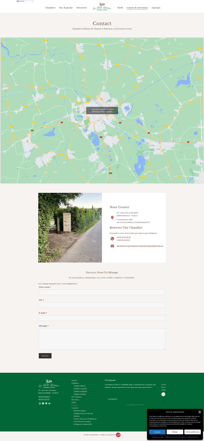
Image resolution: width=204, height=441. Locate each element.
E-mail (43, 313)
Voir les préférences (192, 432)
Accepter (157, 432)
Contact (74, 405)
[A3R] (118, 435)
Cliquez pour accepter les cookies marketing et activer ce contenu (102, 110)
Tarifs (74, 402)
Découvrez (75, 400)
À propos (75, 408)
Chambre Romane (80, 394)
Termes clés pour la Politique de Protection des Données (85, 420)
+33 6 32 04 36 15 (124, 237)
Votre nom (45, 287)
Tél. (41, 300)
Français (21, 1)
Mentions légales (193, 437)
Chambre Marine (80, 386)
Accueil (74, 380)
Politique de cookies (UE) (83, 424)
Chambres (75, 383)
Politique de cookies (158, 437)
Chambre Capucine (80, 389)
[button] (200, 412)
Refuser (175, 432)
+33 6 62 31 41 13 (123, 240)
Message (44, 326)
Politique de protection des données (176, 437)
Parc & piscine (77, 397)
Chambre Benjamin (80, 391)
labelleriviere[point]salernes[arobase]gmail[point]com (140, 246)
